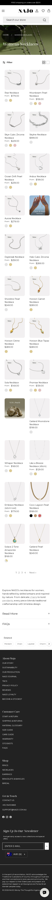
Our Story (7, 663)
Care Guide (8, 734)
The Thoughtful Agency (30, 890)
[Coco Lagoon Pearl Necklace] (39, 492)
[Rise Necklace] (15, 80)
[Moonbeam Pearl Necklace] (39, 80)
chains (33, 597)
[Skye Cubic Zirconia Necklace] (15, 122)
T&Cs (4, 681)
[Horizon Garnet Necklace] (39, 286)
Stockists (7, 743)
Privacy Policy (10, 685)
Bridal (5, 783)
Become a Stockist (12, 699)
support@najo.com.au (14, 810)
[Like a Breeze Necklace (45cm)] (39, 450)
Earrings (7, 774)
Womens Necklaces (23, 35)
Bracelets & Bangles (13, 779)
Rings (5, 765)
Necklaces (8, 770)
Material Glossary (12, 725)
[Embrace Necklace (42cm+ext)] (15, 492)
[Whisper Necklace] (15, 450)
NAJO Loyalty (9, 694)
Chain (19, 644)
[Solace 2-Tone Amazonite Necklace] (15, 534)
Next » (32, 572)
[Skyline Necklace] (39, 122)
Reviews (6, 690)
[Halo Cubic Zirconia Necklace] (39, 244)
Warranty (7, 739)
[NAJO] (25, 11)
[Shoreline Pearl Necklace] (15, 286)
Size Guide (7, 730)
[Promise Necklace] (39, 370)
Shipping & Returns (12, 721)
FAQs (6, 624)
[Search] (44, 20)
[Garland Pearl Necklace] (39, 534)
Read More (10, 613)
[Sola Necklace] (15, 370)
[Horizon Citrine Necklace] (15, 328)
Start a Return (10, 716)
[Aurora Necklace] (15, 205)
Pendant (8, 644)
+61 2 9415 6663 (9, 805)
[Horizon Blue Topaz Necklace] (39, 328)
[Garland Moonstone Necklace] (39, 408)
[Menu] (3, 11)
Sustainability (9, 667)
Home (6, 35)
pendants (7, 600)
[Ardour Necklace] (39, 163)
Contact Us (8, 800)
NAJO (11, 890)
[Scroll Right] (49, 644)
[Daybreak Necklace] (15, 244)
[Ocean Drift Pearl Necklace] (15, 163)
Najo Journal (9, 676)
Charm (43, 644)
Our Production (11, 672)
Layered (31, 644)
